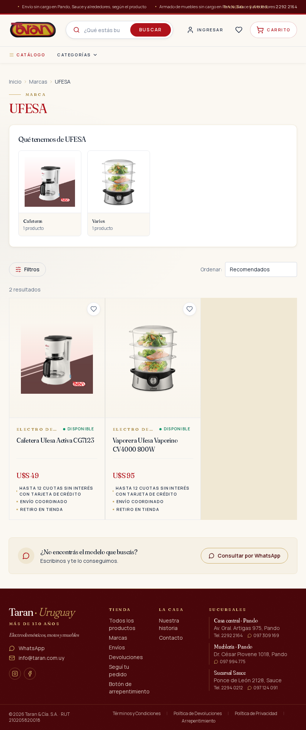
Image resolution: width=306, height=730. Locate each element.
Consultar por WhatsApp (249, 555)
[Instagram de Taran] (15, 674)
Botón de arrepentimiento (129, 687)
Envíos (117, 647)
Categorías (74, 54)
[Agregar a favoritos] (93, 309)
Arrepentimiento (198, 721)
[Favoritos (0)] (239, 30)
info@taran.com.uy (41, 657)
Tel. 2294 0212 (228, 688)
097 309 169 (266, 636)
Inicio (15, 81)
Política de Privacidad (256, 714)
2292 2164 (286, 6)
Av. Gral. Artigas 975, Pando (247, 627)
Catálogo (30, 54)
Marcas (38, 81)
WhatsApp (32, 648)
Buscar (150, 29)
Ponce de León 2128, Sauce (248, 680)
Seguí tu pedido (119, 670)
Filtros (32, 269)
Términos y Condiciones (136, 714)
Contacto (171, 637)
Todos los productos (122, 624)
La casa (171, 609)
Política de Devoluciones (198, 714)
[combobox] (119, 30)
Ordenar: (211, 269)
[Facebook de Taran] (30, 674)
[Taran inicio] (33, 30)
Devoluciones (126, 657)
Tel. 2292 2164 (228, 636)
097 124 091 (265, 688)
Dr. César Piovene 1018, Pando (250, 654)
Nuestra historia (169, 624)
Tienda (120, 609)
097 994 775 (233, 662)
